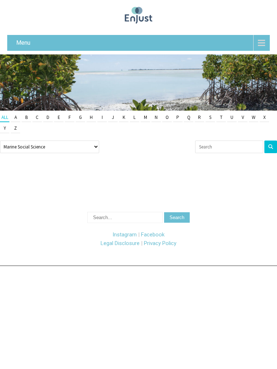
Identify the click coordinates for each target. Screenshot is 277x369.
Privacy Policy (160, 243)
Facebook (152, 234)
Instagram (125, 234)
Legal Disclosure (120, 243)
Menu (23, 42)
